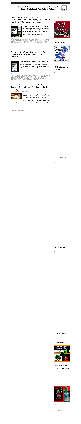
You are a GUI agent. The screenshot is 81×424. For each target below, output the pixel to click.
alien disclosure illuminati (26, 39)
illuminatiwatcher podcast (16, 78)
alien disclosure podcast (37, 39)
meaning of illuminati (38, 44)
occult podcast (46, 44)
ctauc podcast (44, 41)
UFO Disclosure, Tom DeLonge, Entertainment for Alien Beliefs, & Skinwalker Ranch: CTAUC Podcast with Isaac (30, 19)
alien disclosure (15, 39)
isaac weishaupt (18, 44)
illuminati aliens (19, 42)
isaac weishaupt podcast (27, 44)
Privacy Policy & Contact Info (60, 337)
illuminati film (26, 42)
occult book (19, 109)
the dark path (26, 79)
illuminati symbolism (19, 43)
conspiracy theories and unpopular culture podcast (26, 40)
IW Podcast (14, 38)
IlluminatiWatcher (40, 8)
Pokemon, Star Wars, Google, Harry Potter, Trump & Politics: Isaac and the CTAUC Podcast (30, 54)
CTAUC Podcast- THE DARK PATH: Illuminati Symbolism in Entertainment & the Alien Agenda (30, 87)
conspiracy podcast (16, 74)
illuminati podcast (15, 77)
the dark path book (40, 109)
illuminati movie (33, 42)
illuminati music (40, 42)
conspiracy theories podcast (34, 41)
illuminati (13, 42)
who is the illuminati (33, 79)
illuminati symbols (28, 43)
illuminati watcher (37, 43)
